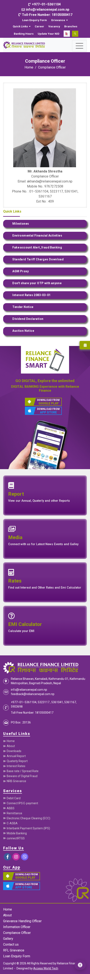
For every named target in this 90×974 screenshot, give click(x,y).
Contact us (11, 944)
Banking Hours (23, 33)
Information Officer (16, 927)
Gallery (8, 939)
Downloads (14, 751)
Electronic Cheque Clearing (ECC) (28, 818)
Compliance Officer (52, 67)
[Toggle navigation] (79, 46)
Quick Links (20, 26)
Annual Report (16, 756)
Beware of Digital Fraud (22, 776)
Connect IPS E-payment (22, 803)
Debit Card (14, 798)
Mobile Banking (17, 833)
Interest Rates (16, 766)
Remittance (14, 813)
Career (39, 26)
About (11, 746)
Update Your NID (48, 33)
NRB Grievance (16, 781)
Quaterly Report (17, 761)
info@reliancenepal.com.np (29, 689)
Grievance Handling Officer (22, 921)
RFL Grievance (13, 950)
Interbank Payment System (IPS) (28, 828)
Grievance (58, 20)
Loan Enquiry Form (34, 20)
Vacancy (54, 26)
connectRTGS (16, 838)
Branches (70, 26)
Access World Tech (45, 968)
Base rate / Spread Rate (23, 771)
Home (28, 67)
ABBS (10, 808)
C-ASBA (12, 823)
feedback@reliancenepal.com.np (32, 694)
